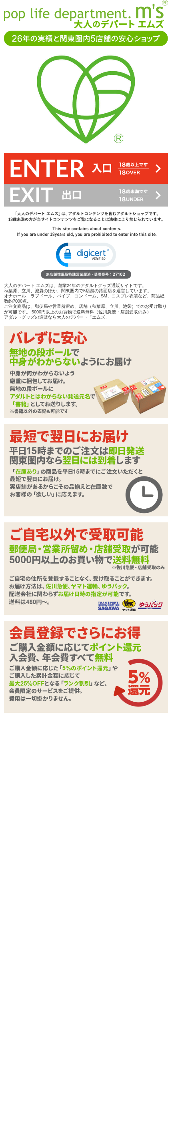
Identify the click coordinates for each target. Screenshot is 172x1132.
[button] (86, 255)
